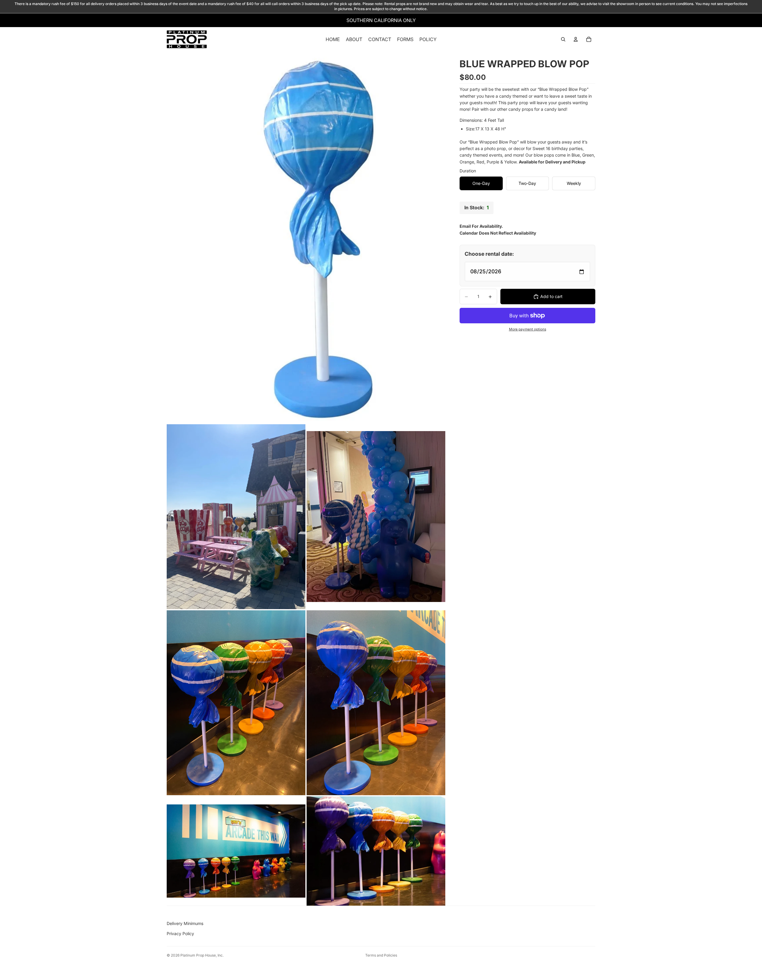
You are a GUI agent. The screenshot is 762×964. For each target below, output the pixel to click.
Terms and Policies (381, 955)
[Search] (563, 39)
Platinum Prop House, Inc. (202, 955)
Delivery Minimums (185, 923)
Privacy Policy (180, 933)
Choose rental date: (489, 254)
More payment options (527, 329)
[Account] (575, 39)
